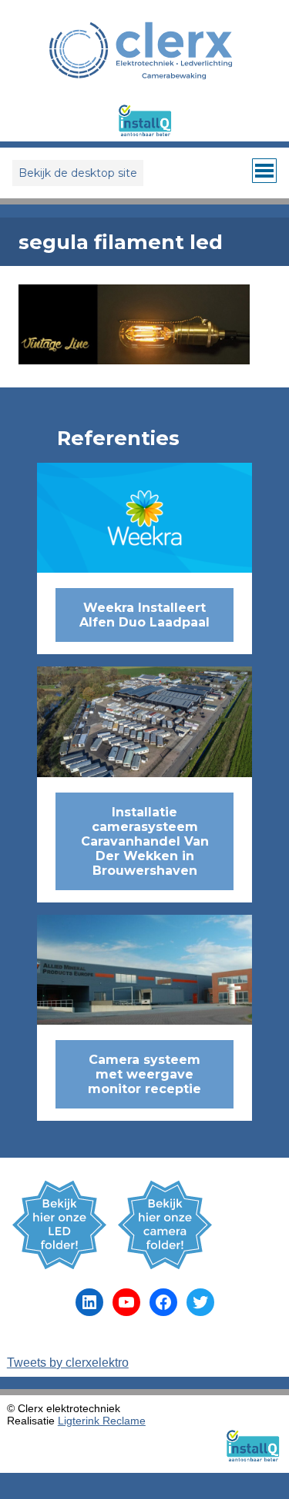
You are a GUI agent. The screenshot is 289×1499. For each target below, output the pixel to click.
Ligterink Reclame (102, 1420)
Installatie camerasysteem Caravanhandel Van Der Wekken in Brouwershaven (145, 841)
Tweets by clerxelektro (68, 1362)
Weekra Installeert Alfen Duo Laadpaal (144, 615)
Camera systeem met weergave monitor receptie (144, 1074)
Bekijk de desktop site (77, 173)
